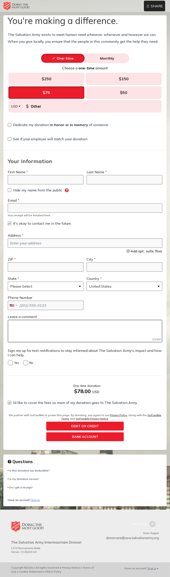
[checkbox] (58, 124)
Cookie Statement (30, 571)
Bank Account (85, 437)
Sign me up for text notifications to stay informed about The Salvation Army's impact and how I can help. (85, 352)
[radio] (65, 58)
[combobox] (13, 305)
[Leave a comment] (85, 331)
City (90, 259)
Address (14, 235)
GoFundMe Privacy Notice (92, 418)
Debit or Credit (85, 426)
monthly (107, 58)
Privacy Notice (71, 567)
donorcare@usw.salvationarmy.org (132, 538)
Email (12, 200)
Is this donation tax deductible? (29, 470)
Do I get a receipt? (21, 487)
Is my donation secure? (24, 479)
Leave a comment (22, 316)
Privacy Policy (118, 415)
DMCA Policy (53, 571)
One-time (65, 58)
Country (93, 278)
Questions (22, 461)
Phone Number (20, 297)
